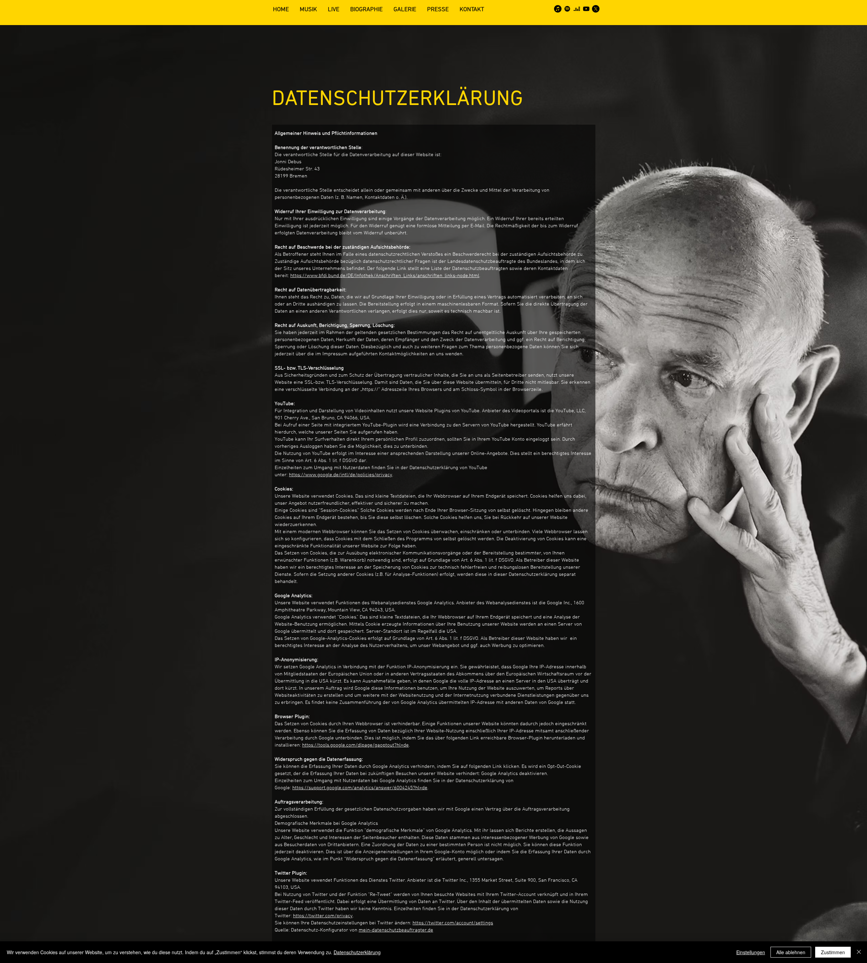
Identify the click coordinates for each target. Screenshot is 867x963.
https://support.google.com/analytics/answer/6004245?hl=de (359, 788)
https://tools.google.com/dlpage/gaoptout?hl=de (355, 745)
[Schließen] (859, 952)
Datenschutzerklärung (357, 952)
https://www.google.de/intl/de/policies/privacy (340, 475)
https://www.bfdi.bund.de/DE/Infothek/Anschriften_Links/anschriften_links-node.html (384, 276)
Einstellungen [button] (750, 952)
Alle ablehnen (790, 952)
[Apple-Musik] (558, 9)
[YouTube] (586, 9)
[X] (595, 9)
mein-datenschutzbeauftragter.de (396, 930)
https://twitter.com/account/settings (453, 923)
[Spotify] (567, 9)
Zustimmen (833, 952)
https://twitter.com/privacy (323, 916)
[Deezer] (576, 9)
